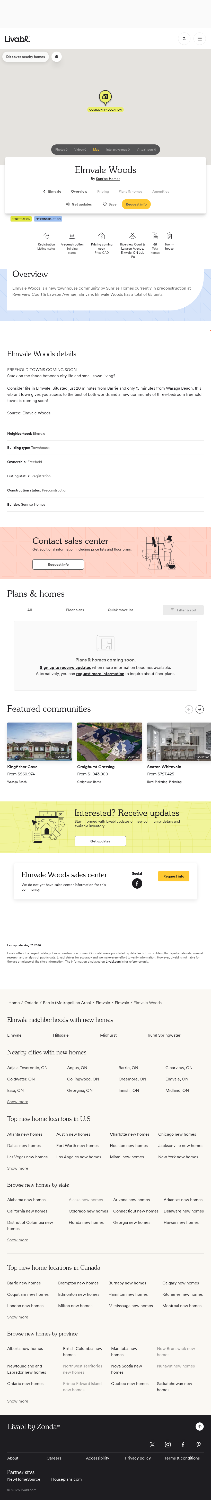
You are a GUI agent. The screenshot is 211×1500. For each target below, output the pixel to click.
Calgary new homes (180, 1283)
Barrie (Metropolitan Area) (67, 1002)
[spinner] (184, 38)
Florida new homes (86, 1222)
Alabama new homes (26, 1199)
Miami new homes (127, 1156)
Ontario (31, 1002)
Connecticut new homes (136, 1211)
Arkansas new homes (183, 1199)
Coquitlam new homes (28, 1294)
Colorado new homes (88, 1211)
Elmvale (85, 294)
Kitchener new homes (182, 1294)
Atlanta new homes (24, 1134)
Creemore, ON (132, 1079)
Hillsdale (61, 1035)
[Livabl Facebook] (183, 1444)
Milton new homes (75, 1305)
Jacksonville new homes (180, 1145)
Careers (54, 1458)
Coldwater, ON (21, 1079)
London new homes (25, 1305)
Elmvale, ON (176, 1079)
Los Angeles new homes (78, 1156)
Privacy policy (138, 1458)
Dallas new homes (24, 1145)
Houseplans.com (66, 1479)
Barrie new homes (24, 1283)
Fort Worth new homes (77, 1145)
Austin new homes (73, 1134)
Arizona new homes (131, 1199)
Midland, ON (177, 1090)
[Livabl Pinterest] (199, 1444)
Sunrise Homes (108, 179)
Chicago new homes (177, 1134)
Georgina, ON (80, 1090)
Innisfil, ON (129, 1090)
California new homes (27, 1211)
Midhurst (108, 1035)
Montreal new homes (181, 1305)
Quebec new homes (129, 1383)
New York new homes (178, 1156)
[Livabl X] (152, 1444)
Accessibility (97, 1458)
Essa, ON (15, 1090)
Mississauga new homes (131, 1305)
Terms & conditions (182, 1458)
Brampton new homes (78, 1283)
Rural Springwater (164, 1035)
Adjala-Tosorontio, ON (27, 1067)
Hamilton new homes (128, 1294)
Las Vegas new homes (27, 1156)
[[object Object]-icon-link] (137, 883)
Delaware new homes (184, 1211)
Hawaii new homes (181, 1222)
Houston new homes (129, 1145)
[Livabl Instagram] (168, 1444)
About (12, 1458)
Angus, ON (77, 1067)
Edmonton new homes (78, 1294)
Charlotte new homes (130, 1134)
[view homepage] (17, 39)
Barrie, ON (128, 1067)
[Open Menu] (200, 38)
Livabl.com (113, 961)
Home (14, 1002)
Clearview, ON (178, 1067)
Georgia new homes (131, 1222)
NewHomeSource (23, 1479)
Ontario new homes (25, 1383)
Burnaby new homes (127, 1283)
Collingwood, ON (83, 1079)
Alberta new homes (25, 1348)
